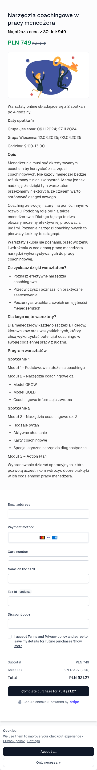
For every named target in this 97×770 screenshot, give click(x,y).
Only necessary (48, 762)
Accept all (48, 751)
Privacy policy (14, 741)
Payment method (21, 527)
